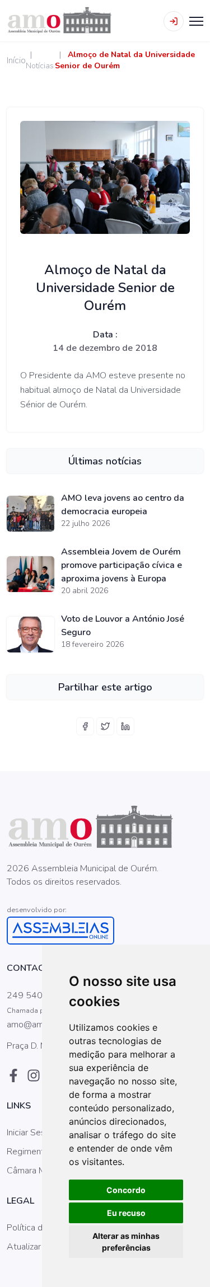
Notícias (40, 65)
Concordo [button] (126, 1190)
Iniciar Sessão (33, 1132)
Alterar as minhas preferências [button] (126, 1241)
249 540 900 (34, 995)
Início (16, 60)
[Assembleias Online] (105, 931)
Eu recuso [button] (126, 1213)
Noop (91, 896)
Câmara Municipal (40, 1170)
